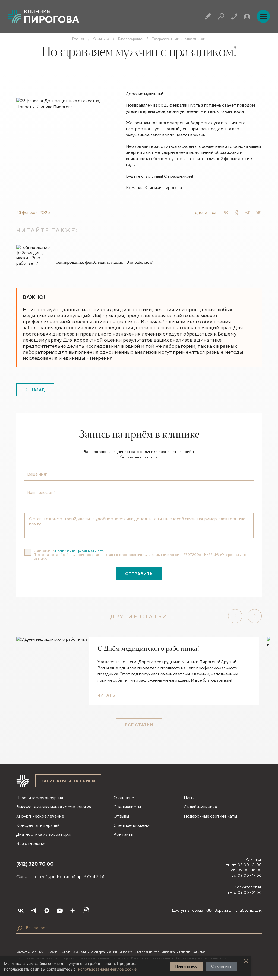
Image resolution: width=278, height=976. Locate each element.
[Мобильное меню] (263, 16)
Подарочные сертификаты (210, 816)
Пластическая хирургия (39, 797)
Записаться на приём (68, 781)
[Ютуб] (59, 910)
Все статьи (139, 725)
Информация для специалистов (184, 951)
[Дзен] (72, 910)
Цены (189, 797)
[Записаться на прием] (207, 16)
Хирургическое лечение (40, 816)
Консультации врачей (38, 825)
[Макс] (46, 910)
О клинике (101, 39)
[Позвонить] (234, 16)
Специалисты (127, 806)
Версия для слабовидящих (238, 910)
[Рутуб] (85, 910)
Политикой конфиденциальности (80, 551)
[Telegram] (247, 212)
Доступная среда (187, 910)
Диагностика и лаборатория (44, 834)
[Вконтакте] (20, 910)
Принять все (186, 966)
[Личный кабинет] (247, 16)
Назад (37, 390)
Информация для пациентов (139, 951)
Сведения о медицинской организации (89, 951)
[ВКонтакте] (226, 212)
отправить (139, 574)
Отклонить (221, 966)
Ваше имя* (37, 474)
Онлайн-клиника (200, 806)
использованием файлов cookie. (108, 969)
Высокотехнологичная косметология (53, 806)
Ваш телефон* (41, 492)
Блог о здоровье (130, 39)
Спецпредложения (132, 825)
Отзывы (121, 816)
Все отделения (31, 843)
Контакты (123, 834)
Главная (78, 39)
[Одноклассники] (236, 212)
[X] (258, 212)
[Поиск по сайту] (19, 928)
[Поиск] (221, 16)
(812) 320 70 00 (35, 864)
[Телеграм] (33, 910)
